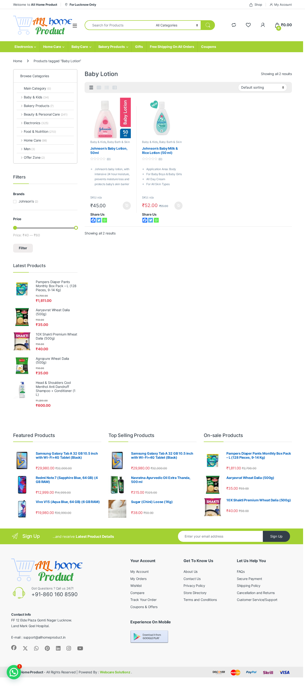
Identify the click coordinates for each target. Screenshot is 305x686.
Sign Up (276, 536)
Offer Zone (34, 157)
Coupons (208, 47)
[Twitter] (99, 220)
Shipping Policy (248, 586)
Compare (137, 593)
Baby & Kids (98, 142)
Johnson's (26, 201)
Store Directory (195, 593)
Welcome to (35, 4)
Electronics (24, 47)
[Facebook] (93, 220)
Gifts (139, 47)
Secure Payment (249, 579)
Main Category (37, 88)
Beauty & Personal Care (45, 114)
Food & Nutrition (40, 131)
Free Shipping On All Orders (172, 47)
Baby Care (79, 47)
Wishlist (136, 586)
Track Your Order (143, 600)
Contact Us (192, 579)
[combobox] (119, 25)
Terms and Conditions (200, 600)
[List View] (107, 87)
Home (17, 61)
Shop (258, 4)
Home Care (52, 47)
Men (29, 149)
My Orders (138, 579)
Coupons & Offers (144, 607)
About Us (190, 571)
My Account (283, 4)
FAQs (241, 571)
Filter (23, 248)
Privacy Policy (194, 586)
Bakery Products (111, 47)
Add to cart (127, 206)
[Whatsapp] (104, 220)
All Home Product (29, 672)
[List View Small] (114, 87)
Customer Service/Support (257, 600)
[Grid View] (99, 87)
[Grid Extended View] (91, 87)
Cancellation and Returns (256, 593)
